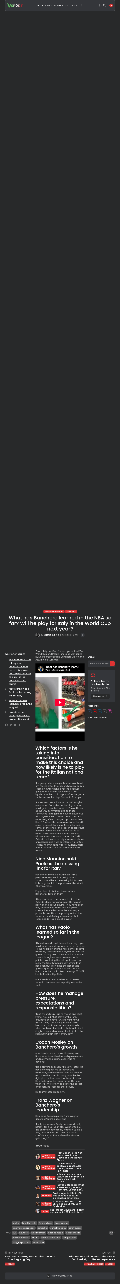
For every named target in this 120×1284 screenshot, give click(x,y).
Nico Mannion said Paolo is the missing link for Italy (20, 692)
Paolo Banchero (62, 656)
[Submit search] (112, 663)
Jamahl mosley (58, 1227)
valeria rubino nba (50, 1237)
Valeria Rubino (51, 635)
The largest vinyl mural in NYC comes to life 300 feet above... (67, 1211)
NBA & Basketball (55, 611)
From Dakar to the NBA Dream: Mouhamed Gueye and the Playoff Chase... (69, 1156)
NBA (14, 1232)
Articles (57, 5)
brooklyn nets (29, 1223)
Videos (72, 611)
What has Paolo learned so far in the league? (20, 704)
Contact (69, 5)
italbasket (43, 1227)
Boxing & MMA (48, 1204)
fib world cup (45, 1223)
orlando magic (55, 1232)
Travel (11, 1264)
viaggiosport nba (21, 1242)
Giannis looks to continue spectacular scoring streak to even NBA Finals (69, 1167)
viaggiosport (69, 1237)
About (47, 5)
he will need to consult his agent (59, 824)
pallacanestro (73, 1232)
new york (24, 1232)
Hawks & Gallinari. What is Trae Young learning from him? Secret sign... (70, 1187)
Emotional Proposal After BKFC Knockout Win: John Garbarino (67, 1204)
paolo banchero (20, 1237)
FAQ (76, 5)
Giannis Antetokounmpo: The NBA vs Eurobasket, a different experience (92, 1258)
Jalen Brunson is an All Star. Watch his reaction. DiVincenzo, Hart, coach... (70, 1178)
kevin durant (75, 1227)
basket (16, 1223)
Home (40, 5)
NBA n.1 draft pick (44, 656)
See (46, 1211)
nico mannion (38, 1232)
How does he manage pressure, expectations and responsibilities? (19, 717)
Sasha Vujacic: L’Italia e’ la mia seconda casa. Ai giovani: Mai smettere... (67, 1196)
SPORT (35, 1237)
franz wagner (61, 1223)
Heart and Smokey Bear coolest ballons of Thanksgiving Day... (30, 1258)
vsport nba (38, 1242)
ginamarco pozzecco (23, 1227)
